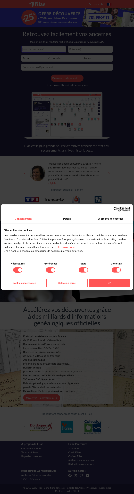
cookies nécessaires (24, 283)
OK (109, 283)
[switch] (50, 269)
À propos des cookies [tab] (110, 218)
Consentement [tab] (23, 218)
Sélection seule (67, 283)
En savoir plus (66, 247)
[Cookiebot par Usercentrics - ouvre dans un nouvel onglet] (116, 209)
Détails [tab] (67, 218)
